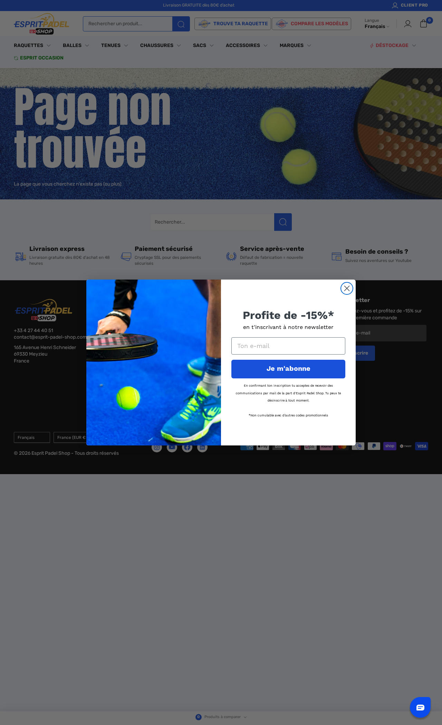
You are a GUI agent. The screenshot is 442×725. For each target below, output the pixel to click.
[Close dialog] (347, 288)
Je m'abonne (288, 369)
